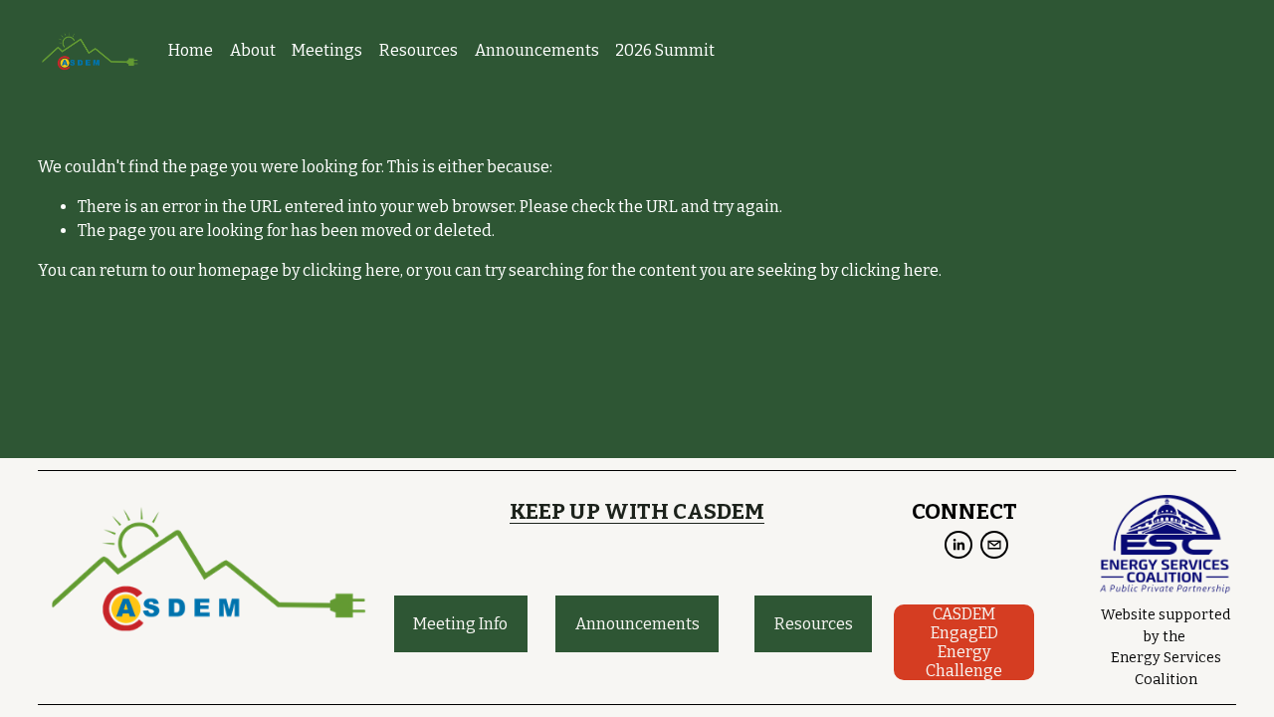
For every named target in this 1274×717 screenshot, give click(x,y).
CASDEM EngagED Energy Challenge (964, 642)
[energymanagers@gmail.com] (994, 545)
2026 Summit (665, 50)
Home (190, 50)
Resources (418, 50)
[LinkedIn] (958, 545)
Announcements (537, 50)
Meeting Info (460, 623)
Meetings (327, 50)
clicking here (351, 270)
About (253, 50)
